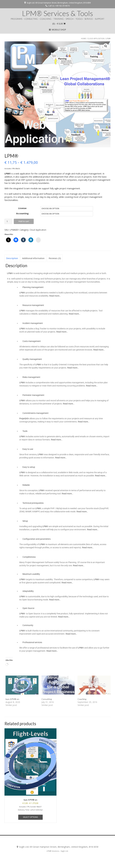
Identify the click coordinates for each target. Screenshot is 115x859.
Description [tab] (12, 258)
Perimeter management (33, 395)
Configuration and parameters (36, 539)
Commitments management (35, 413)
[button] (105, 46)
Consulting (46, 699)
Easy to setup (28, 467)
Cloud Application (95, 38)
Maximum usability (31, 574)
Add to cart (23, 221)
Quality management (32, 359)
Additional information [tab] (33, 258)
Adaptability (28, 591)
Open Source (28, 608)
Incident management (32, 323)
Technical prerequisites (33, 503)
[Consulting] (57, 685)
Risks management (31, 377)
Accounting (22, 213)
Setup (25, 521)
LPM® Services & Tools (57, 13)
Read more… (55, 296)
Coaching (82, 699)
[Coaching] (94, 685)
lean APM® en (12, 699)
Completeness (29, 557)
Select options (30, 817)
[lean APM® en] (22, 685)
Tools (24, 431)
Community (27, 625)
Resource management (33, 305)
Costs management (31, 341)
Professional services (32, 642)
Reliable (26, 485)
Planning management (33, 287)
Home (83, 38)
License (22, 208)
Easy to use (27, 449)
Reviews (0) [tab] (55, 258)
